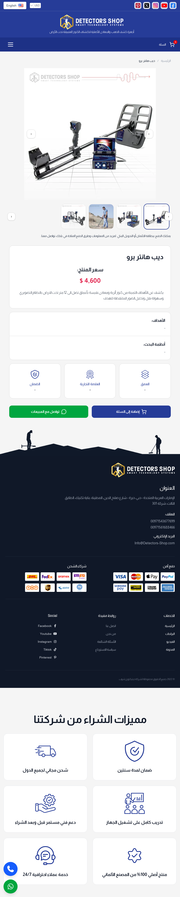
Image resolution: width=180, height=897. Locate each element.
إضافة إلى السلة (128, 411)
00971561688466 (163, 527)
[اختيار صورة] (156, 216)
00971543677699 (163, 521)
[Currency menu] (31, 5)
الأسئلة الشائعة (106, 641)
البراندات (170, 633)
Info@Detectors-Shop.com (155, 543)
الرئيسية (165, 60)
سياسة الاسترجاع (105, 649)
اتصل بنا (111, 626)
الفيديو (170, 641)
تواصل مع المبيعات (45, 411)
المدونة (170, 649)
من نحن (111, 633)
